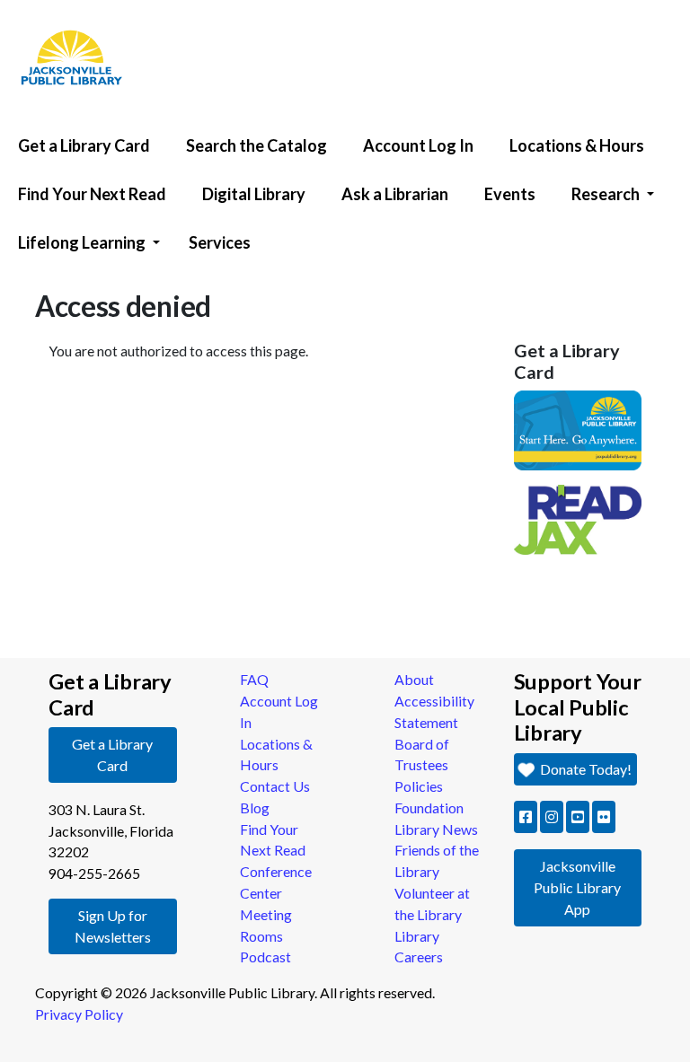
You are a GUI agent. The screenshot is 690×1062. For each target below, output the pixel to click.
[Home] (63, 4)
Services (220, 242)
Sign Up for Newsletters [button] (113, 926)
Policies (418, 785)
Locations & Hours (576, 145)
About (414, 679)
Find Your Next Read (92, 194)
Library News (436, 829)
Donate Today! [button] (584, 768)
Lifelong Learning (82, 242)
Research (605, 194)
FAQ (254, 679)
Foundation (429, 807)
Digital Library (253, 194)
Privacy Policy (79, 1014)
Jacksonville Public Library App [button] (577, 887)
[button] (525, 817)
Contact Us (275, 785)
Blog (255, 807)
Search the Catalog (256, 145)
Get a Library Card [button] (112, 754)
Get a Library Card (84, 145)
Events (509, 194)
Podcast (265, 956)
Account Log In (418, 145)
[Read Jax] (578, 517)
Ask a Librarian (394, 194)
